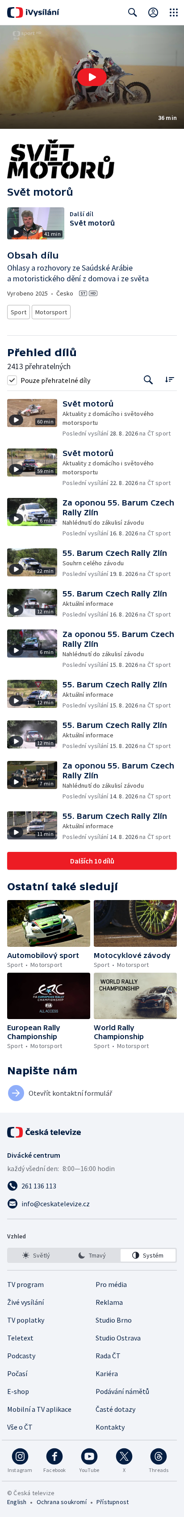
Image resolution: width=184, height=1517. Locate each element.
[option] (35, 1255)
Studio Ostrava (118, 1337)
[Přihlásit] (153, 12)
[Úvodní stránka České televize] (44, 1132)
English (16, 1502)
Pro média (111, 1284)
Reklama (109, 1302)
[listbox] (92, 1255)
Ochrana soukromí (62, 1502)
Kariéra (107, 1373)
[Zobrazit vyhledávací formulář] (132, 12)
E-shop (18, 1391)
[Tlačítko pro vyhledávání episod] (148, 380)
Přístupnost (112, 1502)
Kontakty (110, 1426)
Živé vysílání (25, 1302)
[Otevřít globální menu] (173, 12)
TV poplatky (25, 1320)
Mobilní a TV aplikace (39, 1409)
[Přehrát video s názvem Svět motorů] (92, 77)
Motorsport (51, 312)
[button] (92, 77)
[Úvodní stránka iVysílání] (33, 12)
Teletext (20, 1337)
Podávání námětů (122, 1391)
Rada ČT (108, 1355)
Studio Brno (114, 1320)
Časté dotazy (115, 1409)
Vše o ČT (20, 1426)
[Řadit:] (169, 379)
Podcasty (21, 1355)
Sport (18, 312)
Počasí (17, 1373)
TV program (25, 1284)
